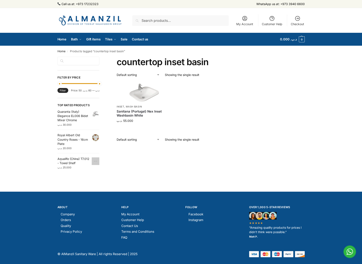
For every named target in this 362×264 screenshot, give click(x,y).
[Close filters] (100, 59)
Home (61, 51)
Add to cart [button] (146, 129)
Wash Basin (134, 106)
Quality (66, 226)
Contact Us (129, 226)
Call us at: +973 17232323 (79, 4)
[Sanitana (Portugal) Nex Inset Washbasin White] (146, 92)
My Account (244, 24)
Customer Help (272, 24)
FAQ (124, 237)
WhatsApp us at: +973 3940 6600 (280, 4)
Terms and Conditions (137, 232)
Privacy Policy (71, 232)
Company (68, 214)
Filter (63, 90)
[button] (292, 39)
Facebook (196, 214)
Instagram (196, 220)
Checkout (297, 24)
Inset (120, 106)
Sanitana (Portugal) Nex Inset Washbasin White (139, 113)
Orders (66, 220)
